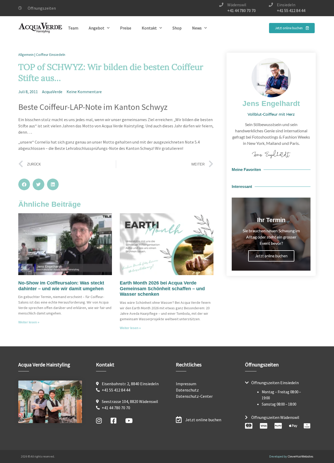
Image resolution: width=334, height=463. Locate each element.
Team (73, 28)
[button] (24, 184)
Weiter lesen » (28, 322)
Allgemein (26, 54)
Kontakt (149, 28)
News (197, 28)
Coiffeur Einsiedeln (50, 54)
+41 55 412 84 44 (291, 10)
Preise (125, 28)
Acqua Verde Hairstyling (44, 364)
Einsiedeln (286, 4)
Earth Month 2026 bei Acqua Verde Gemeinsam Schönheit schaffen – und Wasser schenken (162, 288)
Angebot (96, 28)
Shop (177, 28)
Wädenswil (236, 4)
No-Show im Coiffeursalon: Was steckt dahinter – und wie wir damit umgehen (61, 285)
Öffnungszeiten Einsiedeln (275, 382)
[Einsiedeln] (271, 5)
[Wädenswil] (221, 5)
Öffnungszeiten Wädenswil (275, 417)
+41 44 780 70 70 (241, 10)
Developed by (291, 456)
